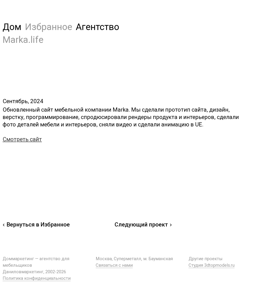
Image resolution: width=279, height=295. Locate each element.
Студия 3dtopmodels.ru (212, 265)
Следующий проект (141, 224)
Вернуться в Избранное (38, 224)
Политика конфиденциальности (37, 278)
